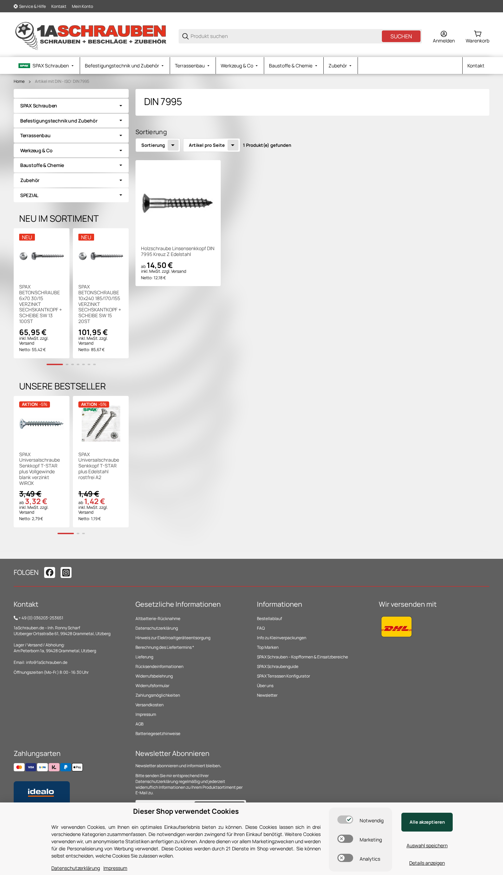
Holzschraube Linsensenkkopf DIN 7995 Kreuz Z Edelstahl (178, 251)
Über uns (265, 686)
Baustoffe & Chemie (42, 165)
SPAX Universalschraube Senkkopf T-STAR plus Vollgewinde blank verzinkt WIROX (39, 469)
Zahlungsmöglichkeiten (158, 695)
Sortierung (153, 145)
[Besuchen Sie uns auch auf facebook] (49, 572)
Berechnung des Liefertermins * (165, 647)
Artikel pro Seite (207, 145)
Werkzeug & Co (36, 150)
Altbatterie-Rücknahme (158, 618)
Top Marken (268, 647)
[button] (178, 203)
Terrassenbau (35, 135)
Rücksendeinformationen (159, 666)
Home (19, 81)
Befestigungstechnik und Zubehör (58, 120)
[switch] (345, 819)
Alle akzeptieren (427, 822)
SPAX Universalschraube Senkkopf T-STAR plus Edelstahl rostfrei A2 (98, 466)
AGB (139, 724)
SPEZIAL (29, 195)
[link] (71, 106)
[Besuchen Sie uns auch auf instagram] (66, 572)
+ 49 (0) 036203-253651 (40, 618)
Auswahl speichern (427, 845)
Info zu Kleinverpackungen (281, 638)
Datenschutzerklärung (157, 628)
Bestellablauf (269, 618)
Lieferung (144, 657)
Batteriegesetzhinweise (158, 733)
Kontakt (58, 6)
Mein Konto (82, 6)
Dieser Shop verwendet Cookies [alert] (186, 811)
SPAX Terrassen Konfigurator (283, 676)
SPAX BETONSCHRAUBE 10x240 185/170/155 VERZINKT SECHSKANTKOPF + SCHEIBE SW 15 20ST (99, 304)
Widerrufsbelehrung (154, 676)
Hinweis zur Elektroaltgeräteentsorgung (173, 638)
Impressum (146, 714)
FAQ (261, 628)
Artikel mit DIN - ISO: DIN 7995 (62, 81)
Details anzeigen (427, 863)
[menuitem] (47, 65)
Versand (178, 271)
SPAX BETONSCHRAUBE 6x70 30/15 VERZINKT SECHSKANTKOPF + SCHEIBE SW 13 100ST (40, 304)
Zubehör (29, 180)
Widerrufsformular (152, 686)
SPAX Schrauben (38, 105)
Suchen (401, 36)
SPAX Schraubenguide (277, 666)
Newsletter (267, 695)
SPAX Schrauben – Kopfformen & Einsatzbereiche (302, 657)
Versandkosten (150, 705)
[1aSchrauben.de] (91, 36)
